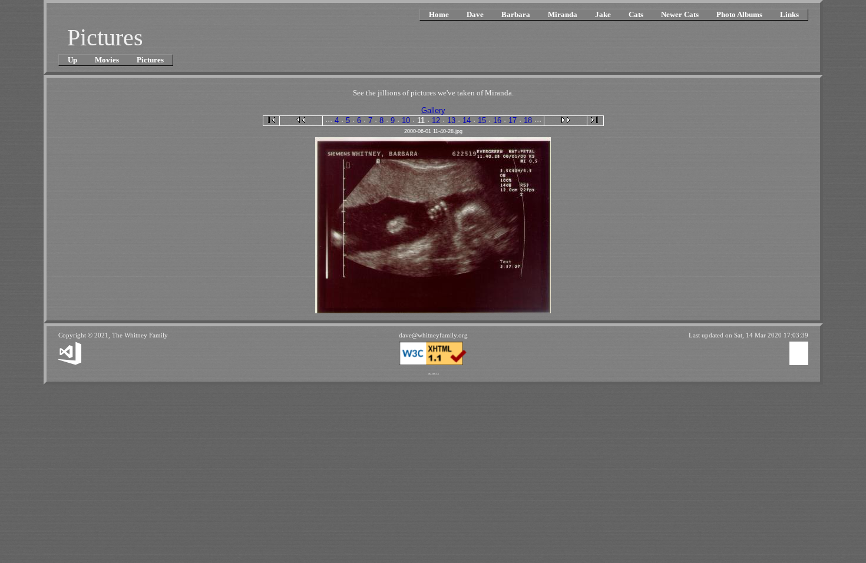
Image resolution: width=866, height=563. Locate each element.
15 (482, 120)
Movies (107, 59)
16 (497, 120)
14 (466, 120)
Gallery (433, 110)
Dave (475, 14)
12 (436, 120)
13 (451, 120)
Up (72, 59)
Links (789, 14)
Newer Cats (680, 14)
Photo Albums (739, 14)
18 (528, 120)
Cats (636, 14)
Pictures (150, 59)
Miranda (562, 14)
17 (512, 120)
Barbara (515, 14)
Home (439, 14)
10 (406, 120)
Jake (603, 14)
